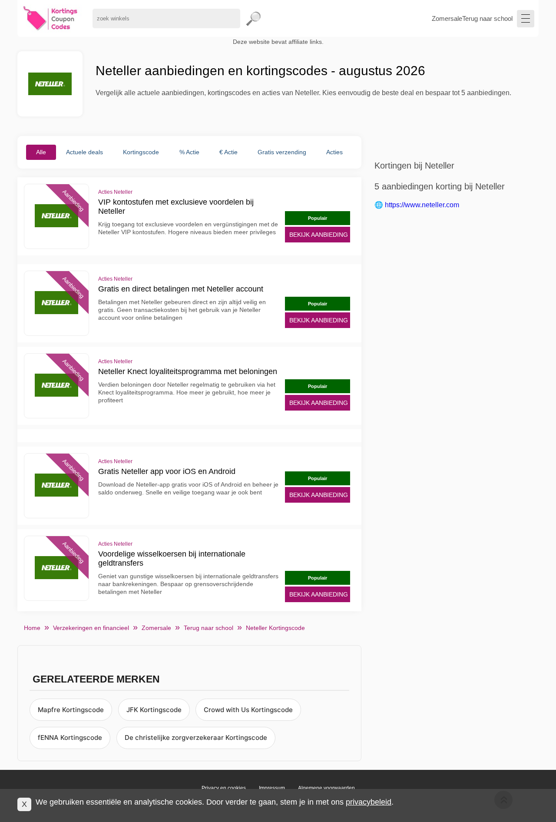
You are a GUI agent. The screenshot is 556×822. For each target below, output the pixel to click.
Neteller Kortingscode (275, 627)
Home (32, 627)
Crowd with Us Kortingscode (248, 710)
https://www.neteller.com (422, 205)
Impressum (272, 788)
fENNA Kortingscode (70, 737)
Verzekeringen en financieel (91, 627)
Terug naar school (487, 18)
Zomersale (447, 18)
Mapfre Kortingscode (71, 710)
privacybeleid (368, 802)
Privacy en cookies (224, 788)
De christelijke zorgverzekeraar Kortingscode (196, 737)
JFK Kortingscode (154, 710)
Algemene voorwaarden (326, 788)
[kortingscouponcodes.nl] (50, 18)
